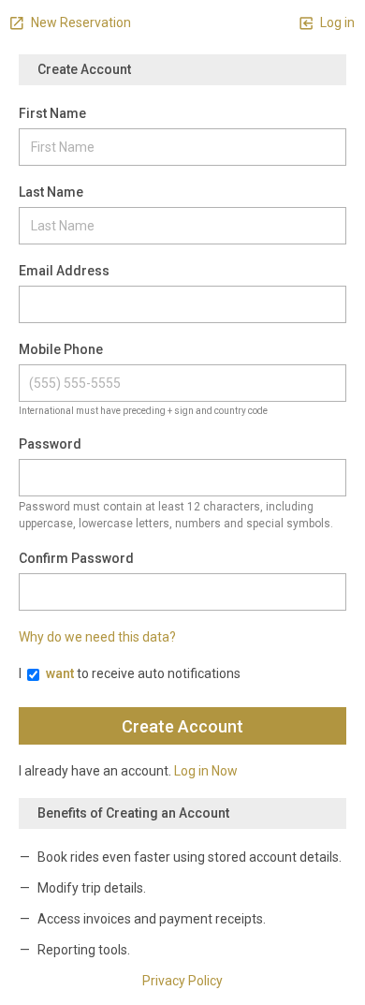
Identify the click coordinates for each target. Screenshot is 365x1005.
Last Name (51, 192)
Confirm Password (76, 558)
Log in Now (206, 770)
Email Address (64, 270)
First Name (52, 113)
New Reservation (79, 22)
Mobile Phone (61, 349)
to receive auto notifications (143, 673)
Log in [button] (336, 22)
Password (50, 443)
